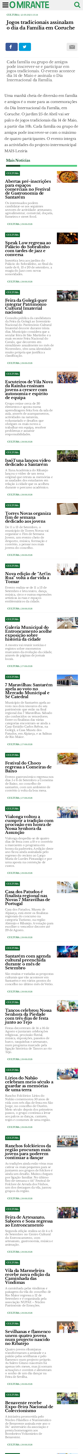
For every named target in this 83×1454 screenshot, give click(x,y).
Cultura (13, 14)
